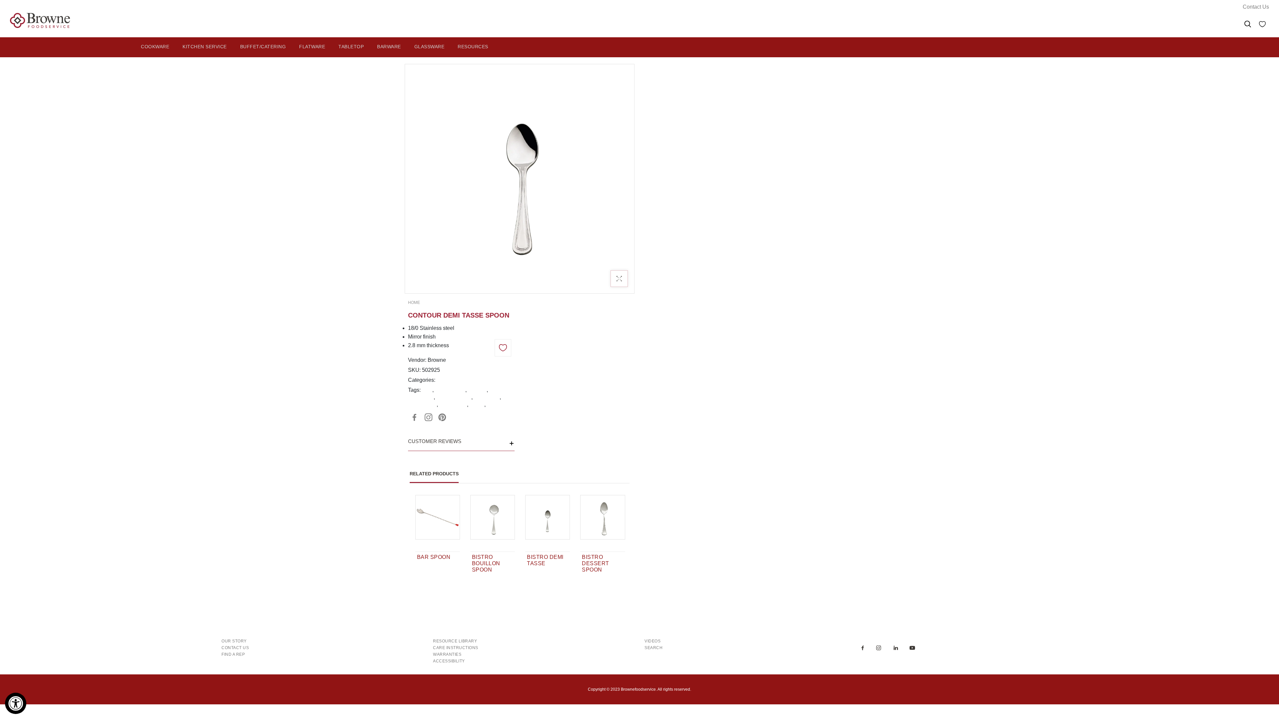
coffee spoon (450, 390)
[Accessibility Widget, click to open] (15, 703)
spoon (477, 404)
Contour (477, 390)
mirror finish (453, 404)
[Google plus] (428, 417)
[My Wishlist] (1262, 25)
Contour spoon (453, 397)
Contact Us (1256, 7)
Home (414, 302)
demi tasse (487, 397)
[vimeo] (442, 417)
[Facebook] (414, 417)
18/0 (427, 390)
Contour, (447, 380)
